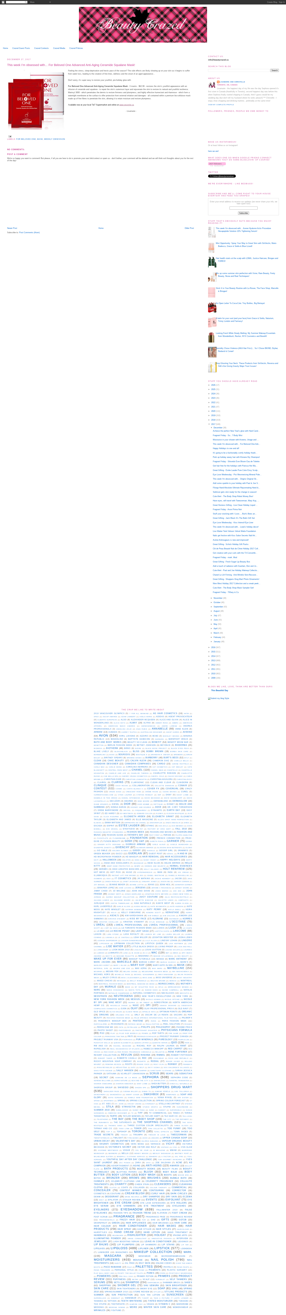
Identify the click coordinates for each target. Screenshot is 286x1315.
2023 (213, 398)
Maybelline (175, 968)
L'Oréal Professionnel (164, 925)
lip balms (101, 1244)
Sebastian (185, 1073)
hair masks (167, 1226)
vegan (150, 1304)
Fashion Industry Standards (108, 832)
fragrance (124, 1216)
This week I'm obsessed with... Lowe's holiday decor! (236, 527)
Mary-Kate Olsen (163, 965)
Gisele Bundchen (179, 844)
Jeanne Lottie (136, 885)
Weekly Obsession (54, 139)
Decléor (115, 801)
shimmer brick (171, 1282)
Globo (189, 847)
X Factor (166, 1156)
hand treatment (178, 1232)
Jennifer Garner (183, 885)
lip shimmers (149, 1245)
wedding (99, 1307)
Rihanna (146, 1055)
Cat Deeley (177, 767)
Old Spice (99, 1012)
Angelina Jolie (124, 729)
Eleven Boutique (175, 813)
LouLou (137, 950)
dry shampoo (151, 1197)
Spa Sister (183, 1097)
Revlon (126, 1055)
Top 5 (109, 1132)
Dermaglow (179, 801)
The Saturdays (123, 1122)
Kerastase (172, 912)
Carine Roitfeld (180, 764)
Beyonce (165, 745)
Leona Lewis (185, 937)
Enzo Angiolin (173, 823)
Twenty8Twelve (102, 1138)
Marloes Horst (102, 965)
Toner (138, 1128)
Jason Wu (165, 881)
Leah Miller (141, 937)
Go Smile (102, 850)
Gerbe (189, 841)
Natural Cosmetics (144, 993)
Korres (187, 919)
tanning (98, 1301)
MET (167, 953)
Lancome (179, 931)
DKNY (169, 795)
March (217, 633)
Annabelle (160, 728)
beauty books (146, 1169)
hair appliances (136, 1223)
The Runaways (101, 1122)
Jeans (151, 885)
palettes (144, 1266)
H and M (182, 853)
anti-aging (154, 1165)
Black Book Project (156, 748)
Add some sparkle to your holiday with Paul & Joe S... (236, 483)
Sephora (150, 1077)
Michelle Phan (122, 974)
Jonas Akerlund (133, 894)
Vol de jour (142, 1150)
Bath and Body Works (108, 742)
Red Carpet (175, 1049)
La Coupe (187, 928)
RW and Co (101, 1046)
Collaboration (141, 785)
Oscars (178, 1015)
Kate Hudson (176, 906)
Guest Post (155, 854)
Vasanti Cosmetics (111, 1144)
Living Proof (165, 946)
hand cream (124, 1232)
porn (162, 1273)
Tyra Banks (133, 1138)
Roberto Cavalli (127, 1058)
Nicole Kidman (153, 999)
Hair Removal (150, 857)
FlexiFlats (102, 838)
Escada (98, 826)
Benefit (156, 742)
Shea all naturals (179, 1084)
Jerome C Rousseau (161, 888)
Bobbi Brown (154, 751)
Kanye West (163, 903)
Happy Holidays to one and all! (226, 448)
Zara (138, 1162)
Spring (122, 1101)
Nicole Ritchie (172, 999)
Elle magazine (144, 819)
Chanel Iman (157, 770)
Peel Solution (171, 1024)
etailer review (131, 1200)
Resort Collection (105, 1055)
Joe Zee (177, 891)
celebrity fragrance (159, 1181)
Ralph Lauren (166, 1046)
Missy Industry (184, 977)
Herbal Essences (181, 866)
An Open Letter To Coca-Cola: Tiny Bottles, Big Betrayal (240, 303)
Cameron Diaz (161, 761)
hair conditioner (133, 1226)
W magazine (159, 1150)
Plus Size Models (128, 1033)
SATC (133, 1067)
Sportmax (109, 1101)
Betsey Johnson (146, 745)
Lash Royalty (131, 934)
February (218, 637)
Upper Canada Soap (175, 1138)
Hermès (103, 869)
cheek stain (142, 1184)
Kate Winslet (113, 909)
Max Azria (141, 968)
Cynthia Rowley (144, 795)
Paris (153, 1021)
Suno (151, 1110)
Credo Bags (115, 792)
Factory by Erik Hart (159, 829)
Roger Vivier (173, 1061)
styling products (175, 1292)
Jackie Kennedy (163, 878)
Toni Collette (155, 1128)
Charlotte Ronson (164, 773)
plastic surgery (177, 1270)
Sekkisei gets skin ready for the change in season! (235, 492)
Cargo (161, 764)
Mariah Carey (147, 962)
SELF (141, 1067)
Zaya (148, 1162)
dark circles (179, 1193)
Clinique (100, 785)
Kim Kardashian (134, 915)
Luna (125, 953)
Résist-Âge (121, 1067)
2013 (213, 660)
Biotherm (112, 748)
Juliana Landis (101, 900)
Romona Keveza (113, 1064)
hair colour (102, 1226)
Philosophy (163, 1027)
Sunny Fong (139, 1110)
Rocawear (158, 1058)
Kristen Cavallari (109, 922)
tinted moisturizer (160, 1301)
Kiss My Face (138, 919)
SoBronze (171, 1094)
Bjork (138, 748)
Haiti (96, 860)
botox (97, 1178)
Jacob (178, 878)
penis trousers (102, 1270)
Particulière (100, 1024)
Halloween (109, 860)
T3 (132, 1113)
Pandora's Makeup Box (112, 1021)
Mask (40, 139)
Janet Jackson (130, 881)
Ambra (175, 723)
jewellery (100, 1241)
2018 (213, 420)
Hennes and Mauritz (155, 866)
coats (124, 1187)
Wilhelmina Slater (103, 1156)
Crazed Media (59, 48)
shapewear (153, 1282)
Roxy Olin (159, 1064)
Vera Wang (137, 1144)
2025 (213, 389)
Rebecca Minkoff (154, 1049)
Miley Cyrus (110, 977)
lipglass (99, 1248)
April (216, 628)
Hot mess (99, 872)
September (219, 607)
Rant (183, 1046)
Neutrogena (123, 996)
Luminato (113, 953)
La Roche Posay (120, 931)
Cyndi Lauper (125, 795)
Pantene (138, 1021)
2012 (213, 665)
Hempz (137, 866)
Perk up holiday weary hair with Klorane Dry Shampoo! (236, 457)
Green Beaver (102, 854)
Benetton (99, 745)
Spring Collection (141, 1101)
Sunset (162, 1110)
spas (175, 1288)
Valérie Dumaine (149, 1141)
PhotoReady (125, 1030)
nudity (118, 1263)
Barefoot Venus (178, 739)
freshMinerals (107, 1220)
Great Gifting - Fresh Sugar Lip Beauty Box (231, 562)
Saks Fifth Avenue (103, 1070)
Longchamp (102, 950)
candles (99, 1181)
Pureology (166, 1039)
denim (97, 1197)
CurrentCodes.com (103, 795)
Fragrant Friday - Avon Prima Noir (227, 509)
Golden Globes (120, 850)
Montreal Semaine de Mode (141, 984)
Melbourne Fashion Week (155, 971)
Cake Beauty (116, 760)
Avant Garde (172, 732)
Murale (110, 986)
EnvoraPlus (156, 823)
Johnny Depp (114, 894)
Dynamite (156, 810)
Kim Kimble (153, 915)
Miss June (147, 977)
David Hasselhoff (173, 798)
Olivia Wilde (115, 1012)
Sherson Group (103, 1087)
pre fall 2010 (126, 1276)
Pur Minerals (144, 1039)
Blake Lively (101, 751)
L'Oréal (99, 924)
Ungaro (155, 1138)
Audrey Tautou (129, 732)
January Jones (149, 881)
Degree (128, 801)
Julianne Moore (122, 900)
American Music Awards (121, 726)
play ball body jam (104, 1273)
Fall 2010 (181, 829)
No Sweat (145, 1002)
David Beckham (152, 798)
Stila (110, 1106)
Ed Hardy (110, 813)
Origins (104, 1015)
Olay (134, 1008)
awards (174, 1166)
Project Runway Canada (174, 1036)
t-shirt (145, 1298)
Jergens (140, 888)
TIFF (140, 1113)
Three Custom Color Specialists (148, 1125)
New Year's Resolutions (156, 996)
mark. (188, 1252)
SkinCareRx (100, 1094)
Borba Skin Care (179, 751)
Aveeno (187, 732)
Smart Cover (132, 1094)
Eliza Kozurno (111, 816)
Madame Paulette (125, 956)
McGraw (98, 971)
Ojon (123, 1008)
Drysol (127, 810)
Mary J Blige (120, 965)
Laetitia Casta (162, 931)
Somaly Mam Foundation (140, 1097)
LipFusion (104, 943)
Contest (100, 788)
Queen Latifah (142, 1043)
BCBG (155, 736)
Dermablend (161, 801)
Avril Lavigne (127, 736)
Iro (141, 875)
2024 (213, 394)
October (217, 602)
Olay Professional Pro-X (159, 1008)
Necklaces (167, 993)
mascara (112, 1255)
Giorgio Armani (136, 844)
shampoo (132, 1282)
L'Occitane (178, 921)
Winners (153, 1156)
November (218, 598)
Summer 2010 (102, 1110)
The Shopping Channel (155, 1122)
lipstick (162, 1248)
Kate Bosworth (158, 906)
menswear (145, 1256)
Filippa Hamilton (183, 835)
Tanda (176, 1113)
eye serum (101, 1206)
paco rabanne (113, 1267)
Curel (184, 792)
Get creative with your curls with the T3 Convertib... (235, 553)
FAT (141, 829)
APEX (96, 716)
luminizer (103, 1252)
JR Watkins (143, 878)
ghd (153, 1220)
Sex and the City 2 (140, 1080)
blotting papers (127, 1172)
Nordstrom (161, 1002)
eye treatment (154, 1206)
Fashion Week (135, 832)
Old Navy (183, 1008)
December (218, 428)
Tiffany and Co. (103, 1128)
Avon (103, 735)
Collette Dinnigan (164, 785)
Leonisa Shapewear (107, 940)
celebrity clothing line (126, 1181)
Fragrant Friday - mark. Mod (225, 557)
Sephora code (179, 1077)
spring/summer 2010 (116, 1292)
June (216, 620)
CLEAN (97, 760)
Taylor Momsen (132, 1116)
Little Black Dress (143, 946)
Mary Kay (138, 965)
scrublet (160, 1279)
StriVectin (128, 1107)
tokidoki (183, 1301)
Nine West (115, 1002)
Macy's (109, 956)
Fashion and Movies (161, 832)
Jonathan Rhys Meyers (156, 894)
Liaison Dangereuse (131, 940)
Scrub (154, 1073)
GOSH (128, 841)
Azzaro (144, 736)
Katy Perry (154, 909)
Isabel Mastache (155, 875)
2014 (213, 656)
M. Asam (135, 953)
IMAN (159, 872)
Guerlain (135, 853)
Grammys (183, 850)
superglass (100, 1298)
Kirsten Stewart (117, 919)
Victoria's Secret (120, 1147)
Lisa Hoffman (176, 943)
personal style (124, 1270)
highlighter (136, 1235)
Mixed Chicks (105, 981)
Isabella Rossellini (178, 875)
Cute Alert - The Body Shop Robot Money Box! (233, 496)
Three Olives (181, 1125)
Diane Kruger (101, 804)
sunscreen (175, 1294)
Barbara (159, 739)
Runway (172, 1064)
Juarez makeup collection (120, 897)
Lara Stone (113, 934)
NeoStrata (100, 996)
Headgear (138, 863)
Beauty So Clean (137, 742)
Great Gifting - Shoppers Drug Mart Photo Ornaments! (236, 579)
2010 (213, 673)
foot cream (179, 1213)
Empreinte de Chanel (135, 823)
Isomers (98, 878)
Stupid (167, 1107)
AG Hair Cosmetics (165, 713)
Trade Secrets (104, 1135)
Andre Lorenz (169, 726)
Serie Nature (121, 1080)
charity (121, 1184)
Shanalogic (160, 1080)
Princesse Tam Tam (114, 1036)
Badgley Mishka (171, 736)
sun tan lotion (150, 1295)
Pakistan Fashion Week (118, 1018)
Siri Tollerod (181, 1091)
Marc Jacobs (102, 962)
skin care (101, 1288)
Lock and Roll (184, 946)
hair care (180, 1223)
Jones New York (180, 894)
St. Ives (106, 1104)
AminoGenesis (148, 726)
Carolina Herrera (137, 767)
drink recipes (132, 1197)
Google (151, 850)
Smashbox (151, 1094)
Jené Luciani (125, 888)
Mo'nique (121, 981)
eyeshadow (132, 1209)
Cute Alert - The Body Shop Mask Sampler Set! (233, 588)
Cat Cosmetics (160, 767)
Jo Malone (119, 891)
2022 (213, 402)
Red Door (109, 1052)
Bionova (98, 748)
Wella (125, 1153)
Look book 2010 (121, 950)
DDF (159, 795)
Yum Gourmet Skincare (170, 1159)
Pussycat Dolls (102, 1043)
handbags (100, 1235)
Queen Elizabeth (122, 1043)
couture (115, 1193)
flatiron (162, 1213)
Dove (158, 807)
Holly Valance (151, 869)
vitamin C (164, 1304)
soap (161, 1288)
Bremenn (178, 754)
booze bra (183, 1175)
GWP (141, 841)
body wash (147, 1174)
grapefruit (100, 1223)
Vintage (165, 1147)
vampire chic (136, 1304)
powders (104, 1276)
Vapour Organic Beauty (177, 1141)
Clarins (117, 782)
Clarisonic (137, 782)
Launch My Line (153, 934)
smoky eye (146, 1289)
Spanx (97, 1101)
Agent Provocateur (180, 716)
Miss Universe (164, 977)
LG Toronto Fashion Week (137, 928)
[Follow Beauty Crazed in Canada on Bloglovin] (217, 165)
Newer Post (12, 228)
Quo (174, 1042)
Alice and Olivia (169, 720)
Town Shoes (181, 1132)
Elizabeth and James (119, 819)
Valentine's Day (126, 1141)
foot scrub (101, 1217)
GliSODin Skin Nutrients (169, 847)
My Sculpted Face (144, 987)
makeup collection (153, 1251)
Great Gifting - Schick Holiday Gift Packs (230, 544)
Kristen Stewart (133, 922)
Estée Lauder (129, 825)
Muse (127, 987)
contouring (156, 1190)
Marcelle (124, 962)
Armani (98, 732)
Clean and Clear (160, 782)
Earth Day (173, 810)
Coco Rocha (121, 785)
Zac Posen (124, 1162)
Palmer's (187, 1018)
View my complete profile (221, 104)
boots (168, 1175)
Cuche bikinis (170, 792)
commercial (179, 1187)
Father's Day (135, 835)
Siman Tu (146, 1091)
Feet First (154, 835)
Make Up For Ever (108, 958)
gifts (165, 1219)
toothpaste (118, 1304)
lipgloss (119, 1248)
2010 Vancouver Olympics (109, 713)
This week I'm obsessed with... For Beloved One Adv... (236, 444)
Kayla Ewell (174, 909)
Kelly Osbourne (131, 912)
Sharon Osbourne (103, 1084)
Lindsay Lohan (169, 940)
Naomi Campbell (170, 990)
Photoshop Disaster (146, 1030)
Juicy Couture (148, 897)
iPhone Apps (180, 1235)
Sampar (143, 1070)
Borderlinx (100, 754)
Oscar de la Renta (157, 1015)
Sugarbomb (182, 1107)
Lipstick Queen (154, 943)
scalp (146, 1279)
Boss (112, 754)
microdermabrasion (173, 1256)
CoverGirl (172, 788)
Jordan (97, 897)
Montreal (186, 981)
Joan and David (141, 891)
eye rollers (179, 1203)
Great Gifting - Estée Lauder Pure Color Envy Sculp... (236, 470)
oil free (130, 1263)
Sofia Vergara (115, 1097)
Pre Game (173, 1033)
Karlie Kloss (123, 906)
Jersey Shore (182, 888)
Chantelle (172, 770)
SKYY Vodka (154, 1067)
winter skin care (155, 1307)
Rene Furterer (177, 1052)
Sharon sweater (124, 1084)
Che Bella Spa (111, 776)
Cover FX (153, 788)
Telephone (102, 1119)
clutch (113, 1187)
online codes (164, 1263)
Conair (182, 785)
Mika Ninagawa (165, 974)
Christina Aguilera (161, 779)
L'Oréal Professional (128, 925)
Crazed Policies (76, 48)
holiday (160, 1235)
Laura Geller (173, 934)
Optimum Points (169, 1012)
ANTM (186, 713)
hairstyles (100, 1232)
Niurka (131, 1002)
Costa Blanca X (135, 789)
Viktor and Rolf (147, 1147)
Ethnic (150, 826)
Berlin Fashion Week (120, 745)
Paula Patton (152, 1024)
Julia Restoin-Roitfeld (177, 897)
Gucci (119, 854)
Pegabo (188, 1024)
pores (151, 1273)
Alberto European (107, 720)
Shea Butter (158, 1084)
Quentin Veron (159, 1043)
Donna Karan (118, 807)
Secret (103, 1077)
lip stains (168, 1244)
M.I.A (145, 953)
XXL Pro (179, 1156)
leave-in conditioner (158, 1241)
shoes (188, 1282)
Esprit (110, 826)
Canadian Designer (106, 764)
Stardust (150, 1104)
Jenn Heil (165, 885)
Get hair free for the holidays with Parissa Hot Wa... (235, 466)
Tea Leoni (187, 1116)
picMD (141, 1270)
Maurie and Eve (121, 968)
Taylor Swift (152, 1116)
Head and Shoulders (116, 863)
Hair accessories (176, 857)
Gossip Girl (166, 850)
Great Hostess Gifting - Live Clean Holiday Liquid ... (235, 505)
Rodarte (141, 1061)
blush (148, 1171)
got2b (182, 1220)
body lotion (121, 1174)
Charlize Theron (140, 773)
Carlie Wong (115, 767)
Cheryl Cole (157, 776)
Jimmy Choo (101, 891)
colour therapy (158, 1187)
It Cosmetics (123, 878)
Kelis (113, 912)
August (217, 611)
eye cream (123, 1202)
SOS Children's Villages (176, 1067)
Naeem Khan (151, 990)
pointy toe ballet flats (130, 1273)
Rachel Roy (144, 1046)
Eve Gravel (112, 829)
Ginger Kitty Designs (109, 844)
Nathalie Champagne (118, 993)
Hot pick (115, 872)
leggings (183, 1241)
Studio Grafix (150, 1107)
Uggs (145, 1138)
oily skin (144, 1263)
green (116, 1223)
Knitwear (174, 919)
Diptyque (158, 804)
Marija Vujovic (168, 962)
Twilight (118, 1138)
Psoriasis (127, 1039)
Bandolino (117, 739)
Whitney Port (182, 1153)
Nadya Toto (134, 990)
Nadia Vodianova (115, 990)
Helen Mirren (172, 863)
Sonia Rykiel (165, 1097)
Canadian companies (138, 764)
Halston (126, 860)
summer (99, 1295)
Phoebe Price (184, 1027)
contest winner (130, 1190)
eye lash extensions (153, 1203)
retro (135, 1279)
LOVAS (160, 928)
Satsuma (111, 1074)
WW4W (173, 1150)
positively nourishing (180, 1273)
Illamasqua (100, 875)
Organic (187, 1011)
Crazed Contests (41, 48)
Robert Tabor (105, 1058)
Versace (156, 1144)
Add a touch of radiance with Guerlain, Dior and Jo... (235, 566)
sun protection (122, 1295)
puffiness (119, 1279)
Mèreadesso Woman (178, 987)
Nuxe (136, 1005)
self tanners (178, 1279)
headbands (117, 1235)
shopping (105, 1285)
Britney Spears (113, 758)
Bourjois (124, 754)
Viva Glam (186, 1147)
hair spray (124, 1229)
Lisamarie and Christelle (232, 82)
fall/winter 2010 (167, 1210)
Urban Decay (102, 1141)
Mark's (184, 962)
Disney (171, 804)
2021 (213, 407)
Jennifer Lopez (106, 888)
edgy (101, 1200)
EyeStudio (129, 829)
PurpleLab (183, 1039)
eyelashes (179, 1206)
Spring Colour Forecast (171, 1101)
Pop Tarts (158, 1033)
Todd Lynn (124, 1128)
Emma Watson (112, 823)
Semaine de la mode (126, 1077)
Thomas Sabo (115, 1125)
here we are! (213, 151)
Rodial (155, 1061)
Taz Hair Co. (171, 1116)
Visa (175, 1147)
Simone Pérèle (162, 1091)
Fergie (167, 835)
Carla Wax (99, 767)
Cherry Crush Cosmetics (134, 776)
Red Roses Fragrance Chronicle (134, 1052)
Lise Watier (114, 946)
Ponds (145, 1033)
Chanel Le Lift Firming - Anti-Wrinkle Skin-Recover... (235, 575)
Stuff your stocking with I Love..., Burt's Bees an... (235, 514)
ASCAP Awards (110, 716)
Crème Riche (151, 792)
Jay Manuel (99, 885)
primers (164, 1276)
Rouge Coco (143, 1064)
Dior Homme (143, 804)
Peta (121, 1027)
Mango (160, 959)
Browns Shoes (134, 758)
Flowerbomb (119, 838)
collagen (139, 1187)
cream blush (135, 1193)
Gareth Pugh (156, 841)
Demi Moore (144, 801)
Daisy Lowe (183, 795)
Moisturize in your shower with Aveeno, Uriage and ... (236, 440)
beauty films (170, 1169)
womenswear (180, 1307)
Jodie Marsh (161, 891)
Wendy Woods (141, 1153)
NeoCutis (184, 993)
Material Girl (101, 968)
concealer (102, 1190)
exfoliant (173, 1199)
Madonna (143, 956)
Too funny (174, 1128)
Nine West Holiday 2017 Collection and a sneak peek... (236, 583)
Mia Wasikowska (180, 971)
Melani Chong (130, 971)
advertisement (120, 1166)
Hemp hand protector (118, 866)
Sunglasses (122, 1110)
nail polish (162, 1259)
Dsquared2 (141, 810)
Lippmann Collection (127, 943)
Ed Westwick (126, 813)
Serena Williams (102, 1080)
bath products (116, 1168)
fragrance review (181, 1217)
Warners (112, 1153)
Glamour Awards (144, 847)
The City (167, 1119)
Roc (144, 1058)
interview (182, 1238)
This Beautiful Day (219, 690)
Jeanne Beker (117, 885)
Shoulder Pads (111, 1091)
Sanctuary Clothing (160, 1070)
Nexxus (135, 999)
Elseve (97, 823)
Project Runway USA (106, 1039)
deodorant (112, 1197)
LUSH (172, 927)
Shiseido (123, 1087)
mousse (138, 1260)
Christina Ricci (184, 779)
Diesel (115, 804)
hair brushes (161, 1223)
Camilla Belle (181, 761)
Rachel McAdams (122, 1046)
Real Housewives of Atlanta (125, 1049)
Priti (130, 1036)
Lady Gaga (142, 931)
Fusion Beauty (112, 841)
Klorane (158, 919)
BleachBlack (121, 751)
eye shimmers (126, 1206)
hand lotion (152, 1232)
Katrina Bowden (134, 909)
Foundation (139, 838)
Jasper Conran (181, 881)
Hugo (129, 872)
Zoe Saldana (163, 1162)
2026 (213, 385)
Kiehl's (114, 915)
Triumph (138, 1135)
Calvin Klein (138, 760)
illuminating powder (107, 1238)
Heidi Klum (153, 863)
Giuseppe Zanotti (103, 847)
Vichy (170, 1143)
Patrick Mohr (135, 1024)
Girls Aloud (159, 844)
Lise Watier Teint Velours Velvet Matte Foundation (234, 531)
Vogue (126, 1150)
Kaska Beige (140, 906)
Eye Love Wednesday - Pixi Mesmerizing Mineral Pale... (237, 474)
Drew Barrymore (108, 810)
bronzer (113, 1178)
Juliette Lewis (166, 900)
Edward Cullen (144, 813)
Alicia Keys (119, 723)
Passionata (117, 1024)
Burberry (152, 757)
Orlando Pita (123, 1015)
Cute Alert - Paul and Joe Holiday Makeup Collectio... (236, 570)
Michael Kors (102, 974)
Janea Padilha (112, 881)
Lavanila (109, 937)
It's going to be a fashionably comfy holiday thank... (235, 453)
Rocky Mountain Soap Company (113, 1061)
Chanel (137, 770)
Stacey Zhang (135, 1104)
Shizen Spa (140, 1087)
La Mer (101, 931)
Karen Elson (182, 903)
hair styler (144, 1229)
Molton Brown (158, 981)
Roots (129, 1064)
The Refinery (182, 1119)
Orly (137, 1015)
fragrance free (155, 1217)
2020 (213, 411)
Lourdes (188, 950)
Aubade (112, 732)
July (216, 615)
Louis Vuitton (153, 950)
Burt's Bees (171, 757)
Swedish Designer (117, 1113)
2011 (213, 669)
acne (179, 1162)
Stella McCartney (170, 1104)
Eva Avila (163, 826)
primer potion (145, 1276)
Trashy (124, 1135)
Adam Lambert (128, 716)
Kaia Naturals (142, 903)
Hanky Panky (149, 860)
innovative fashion (161, 1238)
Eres (186, 823)
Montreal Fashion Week (111, 984)
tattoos (112, 1301)
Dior (127, 804)
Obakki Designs (168, 1005)
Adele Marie (146, 716)
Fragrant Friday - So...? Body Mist (227, 435)
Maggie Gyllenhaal (163, 956)
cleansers (162, 1184)
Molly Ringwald (138, 981)
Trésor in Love (156, 1135)
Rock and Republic (178, 1058)
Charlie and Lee (117, 773)
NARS (97, 990)
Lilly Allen (151, 940)
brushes (154, 1178)
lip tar (185, 1245)
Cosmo (119, 789)
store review (141, 1292)
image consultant (137, 1238)
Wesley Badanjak (162, 1153)
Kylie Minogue (157, 922)
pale (129, 1267)
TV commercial (158, 1113)
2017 (213, 424)
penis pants (183, 1267)
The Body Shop (143, 1119)
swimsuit (115, 1298)
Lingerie (187, 940)
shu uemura (151, 1285)
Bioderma (181, 745)
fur (144, 1220)
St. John (119, 1104)
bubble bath (178, 1178)
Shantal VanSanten (179, 1080)
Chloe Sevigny (175, 776)
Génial (170, 854)
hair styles (163, 1229)
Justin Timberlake (120, 903)
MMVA (175, 953)
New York (182, 996)
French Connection (169, 838)
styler (157, 1292)
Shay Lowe (142, 1084)
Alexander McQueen (143, 720)
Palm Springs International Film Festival (156, 1018)
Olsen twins (132, 1012)
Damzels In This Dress (106, 798)
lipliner (143, 1248)
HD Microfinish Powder (107, 857)
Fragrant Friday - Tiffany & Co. (226, 592)
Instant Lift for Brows (124, 875)
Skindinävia (116, 1094)
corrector (179, 1190)
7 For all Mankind (139, 713)
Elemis (159, 813)
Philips (145, 1027)
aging (136, 1166)
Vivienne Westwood (108, 1150)
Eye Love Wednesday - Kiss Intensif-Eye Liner (233, 522)
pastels (168, 1267)
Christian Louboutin (136, 779)
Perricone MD (105, 1027)
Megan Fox (112, 971)
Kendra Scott (153, 912)
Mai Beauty (183, 956)
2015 (213, 652)
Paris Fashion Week (174, 1021)
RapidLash (100, 1049)
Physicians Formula (176, 1030)
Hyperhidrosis (144, 872)
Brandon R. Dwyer (160, 754)
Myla (160, 987)
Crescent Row (133, 792)
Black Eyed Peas (180, 748)
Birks (127, 748)
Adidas (160, 716)
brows (134, 1178)
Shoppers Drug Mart (171, 1087)
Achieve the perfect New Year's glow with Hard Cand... (236, 431)
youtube (116, 1310)
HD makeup (132, 857)
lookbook (186, 1248)
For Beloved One (26, 139)
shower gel (127, 1285)
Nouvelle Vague (119, 1005)
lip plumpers (126, 1244)
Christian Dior (112, 779)
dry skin (171, 1197)
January (217, 641)
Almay (133, 723)
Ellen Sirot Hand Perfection (173, 819)
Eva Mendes (178, 826)
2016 (213, 647)
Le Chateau (124, 937)
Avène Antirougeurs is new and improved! (231, 540)
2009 (213, 678)
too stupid (100, 1304)
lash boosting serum (126, 1241)
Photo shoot (105, 1030)
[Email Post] (9, 136)
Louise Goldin (172, 950)
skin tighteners (126, 1289)
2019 (213, 415)
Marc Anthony (178, 959)
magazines (122, 1252)
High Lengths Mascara (125, 869)
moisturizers (107, 1259)
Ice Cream (183, 872)
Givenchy (122, 847)
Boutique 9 (141, 754)
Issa (108, 878)
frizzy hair (127, 1220)
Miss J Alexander (130, 977)
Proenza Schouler (146, 1036)
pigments (155, 1270)
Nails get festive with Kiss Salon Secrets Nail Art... (235, 535)
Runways (187, 1064)
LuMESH (100, 953)
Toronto (138, 1131)
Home (5, 48)
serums (99, 1282)
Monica (173, 981)
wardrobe (182, 1304)
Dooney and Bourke (141, 807)
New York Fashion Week (109, 999)
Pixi (102, 1033)
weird (133, 1307)
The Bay (118, 1119)
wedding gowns (117, 1307)
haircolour (183, 1229)
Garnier (173, 841)
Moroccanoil (166, 984)
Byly (186, 758)
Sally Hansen (124, 1070)
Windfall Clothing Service (131, 1156)
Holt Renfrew (174, 869)
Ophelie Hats (149, 1012)
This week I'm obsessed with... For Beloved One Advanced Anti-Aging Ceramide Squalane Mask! (71, 65)
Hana (137, 860)
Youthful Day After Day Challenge (129, 1159)
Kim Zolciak (169, 915)
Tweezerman (178, 1135)
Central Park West (118, 770)
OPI (148, 1005)
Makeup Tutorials (139, 959)
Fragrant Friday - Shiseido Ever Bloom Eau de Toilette (236, 461)
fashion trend (142, 1213)
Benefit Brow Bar (178, 742)
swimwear (130, 1298)
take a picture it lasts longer (171, 1298)
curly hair (158, 1193)
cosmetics (100, 1193)
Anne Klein (181, 729)
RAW (187, 1043)
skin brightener (176, 1285)
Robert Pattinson (181, 1055)
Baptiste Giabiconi (139, 739)
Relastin (159, 1052)
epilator (113, 1200)
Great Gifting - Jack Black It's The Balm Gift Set (234, 518)
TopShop (122, 1132)
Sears (170, 1073)
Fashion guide (115, 835)
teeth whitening (131, 1301)
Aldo (123, 720)
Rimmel (161, 1055)
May (216, 624)
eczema (187, 1197)
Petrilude (132, 1027)
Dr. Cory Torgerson (180, 807)
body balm (170, 1172)
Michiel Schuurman (144, 974)
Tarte (113, 1116)
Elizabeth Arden (134, 816)
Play (113, 1033)
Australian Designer (151, 732)
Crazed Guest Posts (21, 48)
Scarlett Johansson (133, 1074)
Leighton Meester (163, 937)
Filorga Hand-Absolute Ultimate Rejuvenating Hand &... (236, 488)
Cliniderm (182, 782)
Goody (137, 850)
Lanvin (98, 934)
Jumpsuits (183, 900)
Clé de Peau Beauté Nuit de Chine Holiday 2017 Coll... (236, 548)
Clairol (102, 782)
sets (117, 1282)
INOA (170, 872)
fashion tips (121, 1213)
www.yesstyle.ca (126, 105)
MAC (154, 952)
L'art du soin (111, 928)
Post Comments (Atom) (29, 232)
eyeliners (101, 1209)
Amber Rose (162, 723)
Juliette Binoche (144, 900)
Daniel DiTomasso (131, 798)
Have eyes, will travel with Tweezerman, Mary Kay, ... (236, 501)
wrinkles (99, 1310)
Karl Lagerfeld (103, 906)
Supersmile (176, 1110)
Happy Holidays (170, 860)
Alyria (147, 723)
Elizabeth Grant (163, 816)
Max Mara (157, 968)
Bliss (136, 751)
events (151, 1199)
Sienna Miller (130, 1091)
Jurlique (99, 903)
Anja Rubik (141, 729)
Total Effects (161, 1132)
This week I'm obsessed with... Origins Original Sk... (235, 479)
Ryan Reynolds (104, 1067)
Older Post (189, 228)
